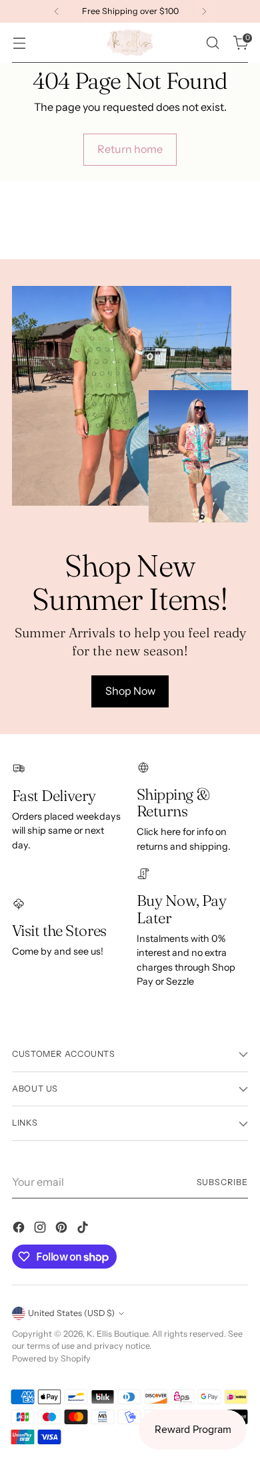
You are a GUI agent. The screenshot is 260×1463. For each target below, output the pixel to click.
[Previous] (56, 11)
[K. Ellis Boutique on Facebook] (20, 1229)
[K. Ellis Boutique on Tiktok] (84, 1229)
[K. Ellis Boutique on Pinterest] (63, 1229)
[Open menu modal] (19, 43)
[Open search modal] (212, 43)
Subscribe (222, 1182)
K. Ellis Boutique (117, 1334)
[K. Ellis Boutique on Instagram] (41, 1229)
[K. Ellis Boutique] (130, 42)
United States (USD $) (71, 1313)
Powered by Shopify (51, 1358)
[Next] (204, 11)
